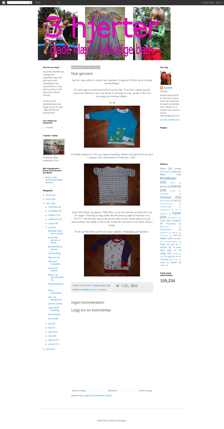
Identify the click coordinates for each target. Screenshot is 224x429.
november (53, 211)
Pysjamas (164, 233)
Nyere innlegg (79, 390)
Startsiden (112, 390)
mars (51, 336)
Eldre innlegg (145, 390)
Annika (177, 168)
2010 (48, 349)
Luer (162, 220)
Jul (176, 210)
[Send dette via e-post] (123, 285)
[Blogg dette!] (126, 285)
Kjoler (177, 213)
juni (50, 323)
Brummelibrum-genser (55, 247)
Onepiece (176, 220)
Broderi (163, 186)
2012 (48, 199)
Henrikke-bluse (166, 204)
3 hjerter (49, 127)
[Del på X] (129, 285)
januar (51, 344)
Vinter (162, 262)
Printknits (123, 157)
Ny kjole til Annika (53, 269)
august (51, 223)
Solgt (162, 244)
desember (53, 207)
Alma (163, 168)
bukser (176, 186)
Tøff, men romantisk (54, 262)
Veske (175, 260)
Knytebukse (173, 218)
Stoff (172, 244)
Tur (161, 256)
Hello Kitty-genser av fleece (54, 240)
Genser (94, 290)
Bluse (172, 183)
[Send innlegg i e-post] (117, 285)
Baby (175, 171)
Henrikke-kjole (165, 207)
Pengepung (171, 224)
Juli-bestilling (54, 253)
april (50, 332)
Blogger (122, 420)
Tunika (175, 254)
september (53, 219)
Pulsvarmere (165, 229)
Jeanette (168, 88)
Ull (177, 256)
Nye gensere (54, 314)
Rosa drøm (53, 318)
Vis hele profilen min (170, 120)
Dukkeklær (164, 194)
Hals (175, 200)
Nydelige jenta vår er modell (55, 232)
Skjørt (163, 238)
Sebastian (164, 235)
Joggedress (165, 210)
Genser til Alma (55, 304)
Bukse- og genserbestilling (56, 277)
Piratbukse (164, 227)
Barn (162, 174)
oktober (52, 215)
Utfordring (164, 259)
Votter (162, 265)
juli (50, 227)
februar (52, 340)
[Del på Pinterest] (136, 285)
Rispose (175, 233)
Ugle (169, 256)
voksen (173, 262)
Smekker (177, 238)
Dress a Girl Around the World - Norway (54, 180)
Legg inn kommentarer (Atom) (97, 395)
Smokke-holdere (170, 241)
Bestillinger (85, 290)
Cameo (173, 191)
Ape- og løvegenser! (55, 298)
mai (50, 327)
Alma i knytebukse (55, 291)
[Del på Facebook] (133, 285)
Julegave (163, 214)
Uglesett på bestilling (53, 309)
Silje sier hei (54, 257)
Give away (164, 201)
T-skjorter (102, 290)
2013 (48, 195)
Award (166, 172)
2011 (48, 203)
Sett (175, 235)
